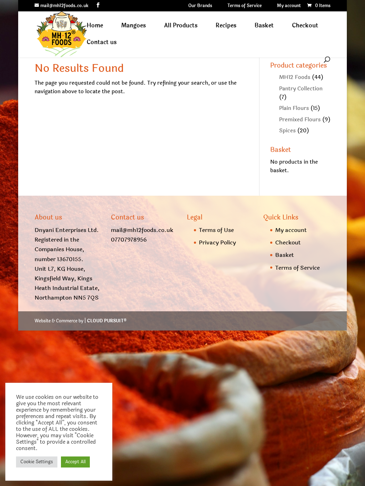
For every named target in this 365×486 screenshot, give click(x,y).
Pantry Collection (301, 89)
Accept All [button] (75, 461)
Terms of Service (244, 6)
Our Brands (200, 6)
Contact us (102, 43)
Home (95, 26)
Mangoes (133, 26)
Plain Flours (294, 108)
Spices (287, 131)
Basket (264, 26)
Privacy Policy (217, 242)
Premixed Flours (300, 120)
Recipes (226, 26)
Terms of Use (216, 230)
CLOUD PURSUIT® (107, 321)
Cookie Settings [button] (36, 461)
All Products (180, 26)
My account (289, 6)
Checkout (305, 26)
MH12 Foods (294, 77)
